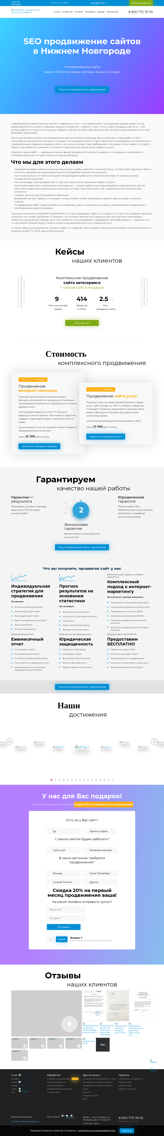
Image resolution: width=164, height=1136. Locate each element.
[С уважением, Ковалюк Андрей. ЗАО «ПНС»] (121, 1033)
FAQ (13, 1092)
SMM (85, 1099)
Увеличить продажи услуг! (106, 436)
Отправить (63, 927)
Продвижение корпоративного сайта (99, 1079)
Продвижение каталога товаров (97, 1082)
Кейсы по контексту (127, 1089)
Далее (62, 939)
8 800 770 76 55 (140, 12)
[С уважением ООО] (88, 1043)
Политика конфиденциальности (25, 1122)
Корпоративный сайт (56, 1082)
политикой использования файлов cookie (96, 1131)
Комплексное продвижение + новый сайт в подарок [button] (21, 292)
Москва (57, 873)
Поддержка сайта (90, 1095)
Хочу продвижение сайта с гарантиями (82, 547)
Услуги (79, 12)
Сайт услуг (59, 850)
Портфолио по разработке (131, 1079)
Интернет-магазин (101, 850)
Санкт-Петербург (100, 873)
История (15, 1079)
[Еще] (103, 1052)
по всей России (62, 882)
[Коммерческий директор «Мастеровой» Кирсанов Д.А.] (91, 1032)
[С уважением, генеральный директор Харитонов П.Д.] (135, 1035)
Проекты (90, 12)
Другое (94, 882)
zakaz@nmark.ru (99, 3)
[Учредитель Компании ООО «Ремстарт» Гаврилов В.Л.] (94, 1020)
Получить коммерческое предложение (82, 89)
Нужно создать (99, 831)
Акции (101, 12)
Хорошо (127, 1130)
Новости (67, 12)
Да (54, 831)
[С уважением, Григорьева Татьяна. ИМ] (118, 1020)
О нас (57, 12)
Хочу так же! (82, 323)
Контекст (87, 1092)
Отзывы (14, 1085)
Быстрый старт (125, 1085)
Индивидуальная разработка (59, 1089)
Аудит (85, 1089)
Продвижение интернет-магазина (98, 1085)
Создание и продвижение (62, 1079)
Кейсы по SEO (125, 1082)
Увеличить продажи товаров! (39, 446)
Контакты (112, 12)
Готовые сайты (53, 1092)
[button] (36, 296)
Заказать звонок (141, 3)
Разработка (53, 1075)
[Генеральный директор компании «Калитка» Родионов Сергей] (107, 1037)
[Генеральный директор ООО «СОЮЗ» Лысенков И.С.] (141, 1020)
